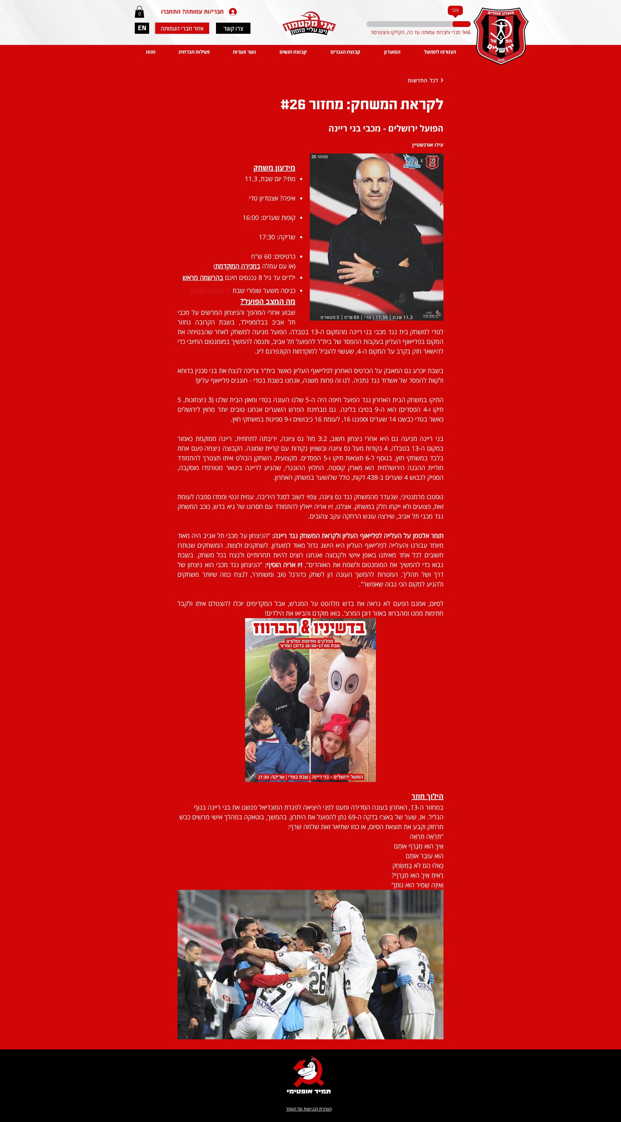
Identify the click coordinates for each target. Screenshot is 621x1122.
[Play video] (310, 964)
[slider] (425, 24)
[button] (139, 12)
